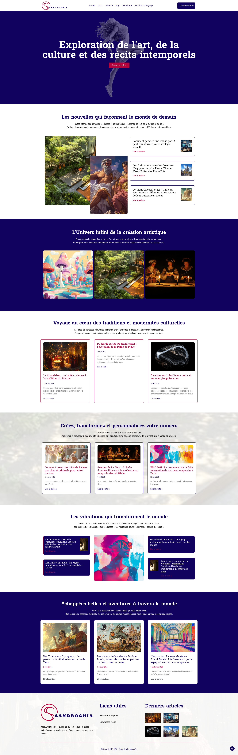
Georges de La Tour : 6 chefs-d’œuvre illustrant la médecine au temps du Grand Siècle (118, 470)
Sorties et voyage (144, 6)
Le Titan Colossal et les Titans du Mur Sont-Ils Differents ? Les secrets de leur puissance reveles (154, 193)
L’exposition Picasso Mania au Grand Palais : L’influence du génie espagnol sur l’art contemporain (171, 659)
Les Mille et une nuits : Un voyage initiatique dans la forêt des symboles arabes (63, 565)
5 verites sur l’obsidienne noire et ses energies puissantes (171, 377)
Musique (127, 6)
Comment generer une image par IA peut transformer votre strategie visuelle (154, 144)
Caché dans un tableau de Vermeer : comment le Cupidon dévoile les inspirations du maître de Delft (60, 543)
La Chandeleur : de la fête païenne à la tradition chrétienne (64, 377)
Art (100, 6)
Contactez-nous (108, 722)
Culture (109, 6)
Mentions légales (109, 716)
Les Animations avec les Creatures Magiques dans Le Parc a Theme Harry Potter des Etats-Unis (153, 168)
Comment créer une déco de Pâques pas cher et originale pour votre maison (66, 470)
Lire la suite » (139, 151)
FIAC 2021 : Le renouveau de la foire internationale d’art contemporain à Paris (171, 470)
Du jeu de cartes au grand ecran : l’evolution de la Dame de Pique (116, 345)
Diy (117, 6)
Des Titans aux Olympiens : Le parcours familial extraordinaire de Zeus (64, 659)
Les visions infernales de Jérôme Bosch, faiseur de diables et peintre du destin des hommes (118, 659)
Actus (92, 6)
